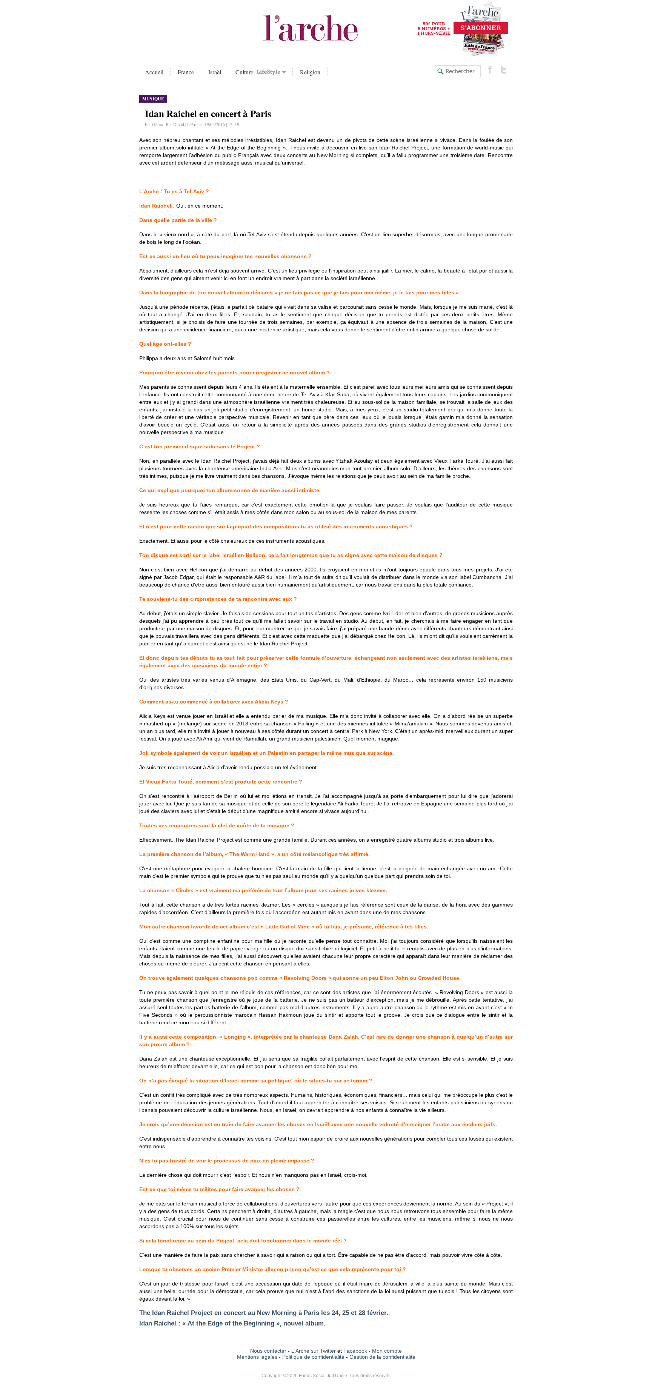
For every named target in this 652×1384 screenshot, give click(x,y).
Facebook (354, 1351)
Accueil (154, 72)
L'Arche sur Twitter (313, 1351)
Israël (214, 72)
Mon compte (387, 1351)
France (186, 72)
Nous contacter (268, 1351)
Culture (245, 72)
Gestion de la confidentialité (382, 1357)
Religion (310, 72)
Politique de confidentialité (313, 1357)
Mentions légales (257, 1357)
